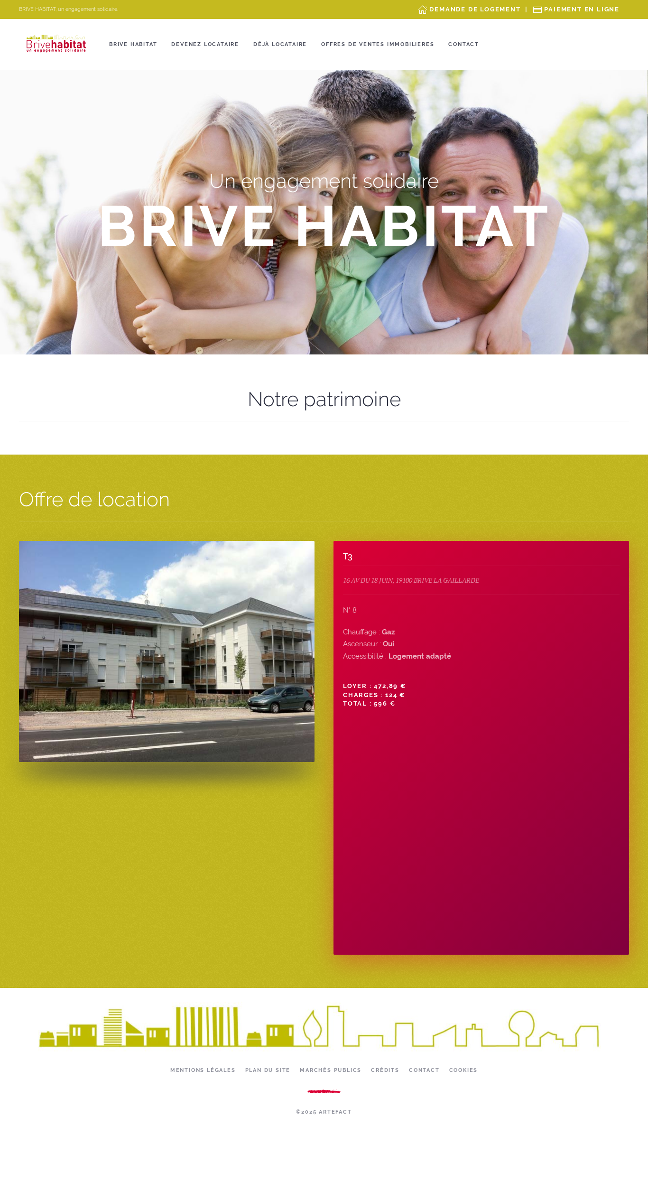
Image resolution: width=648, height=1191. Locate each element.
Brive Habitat (133, 44)
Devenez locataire (205, 44)
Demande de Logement (474, 9)
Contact (463, 44)
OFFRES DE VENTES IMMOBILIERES (377, 44)
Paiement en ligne (582, 9)
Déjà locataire (280, 44)
